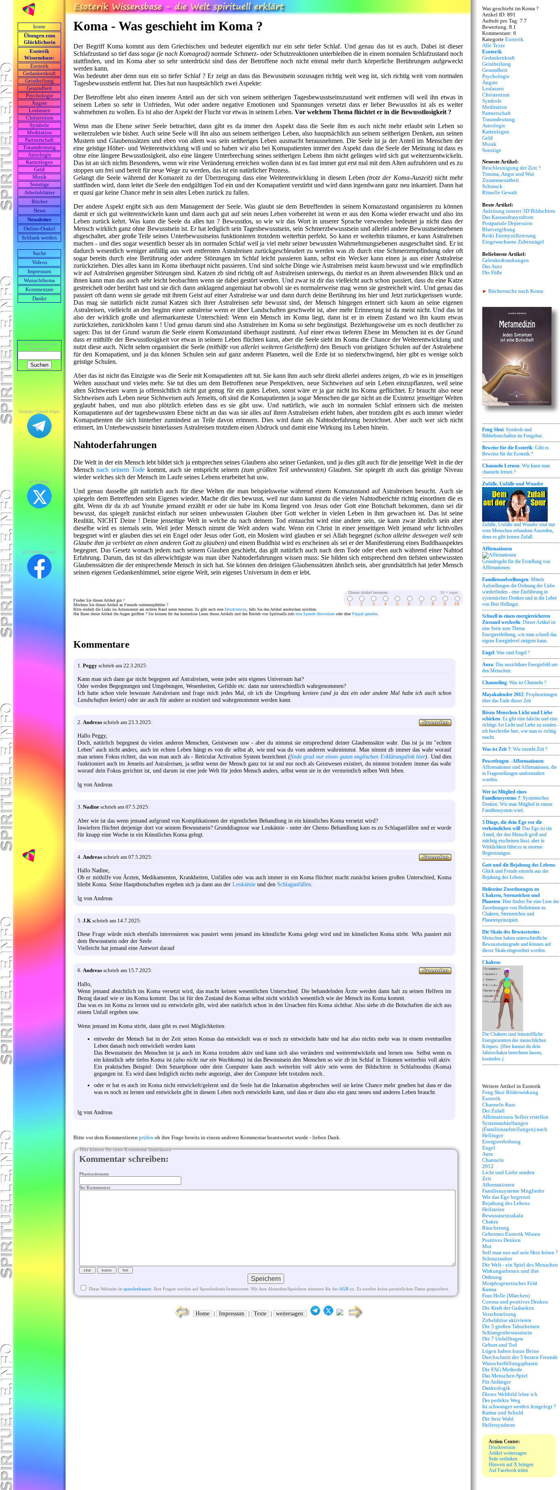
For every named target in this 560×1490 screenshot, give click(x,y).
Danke (39, 298)
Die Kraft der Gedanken (508, 1308)
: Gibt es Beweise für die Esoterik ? (515, 451)
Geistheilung (39, 81)
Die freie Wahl (498, 1419)
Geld (39, 169)
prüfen (146, 1137)
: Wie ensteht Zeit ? (514, 749)
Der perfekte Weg (501, 1400)
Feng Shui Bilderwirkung (510, 1092)
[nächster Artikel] (356, 1318)
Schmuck (492, 186)
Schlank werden (39, 238)
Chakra (490, 1222)
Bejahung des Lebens (506, 1203)
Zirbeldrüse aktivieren (506, 1320)
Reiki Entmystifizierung (509, 236)
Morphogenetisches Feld (509, 1283)
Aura (487, 1154)
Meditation (39, 133)
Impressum (39, 271)
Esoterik (39, 66)
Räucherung (495, 1228)
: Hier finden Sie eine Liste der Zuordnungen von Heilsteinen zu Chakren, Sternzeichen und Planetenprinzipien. (520, 904)
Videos (39, 262)
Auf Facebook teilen (508, 1470)
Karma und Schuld (502, 1413)
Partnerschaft (39, 140)
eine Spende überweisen (315, 614)
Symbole (39, 125)
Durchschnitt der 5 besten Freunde (520, 1357)
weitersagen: (290, 1314)
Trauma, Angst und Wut (508, 174)
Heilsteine (493, 1209)
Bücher (40, 202)
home (39, 27)
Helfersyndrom (498, 1425)
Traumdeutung (39, 147)
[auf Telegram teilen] (315, 1314)
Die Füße (492, 273)
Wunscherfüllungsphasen (510, 1363)
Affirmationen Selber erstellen (515, 1117)
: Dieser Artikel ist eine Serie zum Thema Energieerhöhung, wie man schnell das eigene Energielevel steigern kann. (519, 628)
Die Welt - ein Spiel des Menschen (520, 1265)
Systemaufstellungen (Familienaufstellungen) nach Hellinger (514, 1129)
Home (202, 1314)
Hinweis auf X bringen (511, 1464)
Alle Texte (493, 45)
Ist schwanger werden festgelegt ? (519, 1407)
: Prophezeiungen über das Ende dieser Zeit (519, 698)
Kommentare (39, 289)
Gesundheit (39, 88)
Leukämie (243, 884)
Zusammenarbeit (500, 180)
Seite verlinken (503, 1458)
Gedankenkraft (39, 73)
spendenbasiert (137, 1288)
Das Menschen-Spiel (505, 1376)
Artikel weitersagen (507, 1453)
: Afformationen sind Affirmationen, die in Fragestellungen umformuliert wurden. (519, 770)
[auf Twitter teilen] (328, 1314)
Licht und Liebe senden (508, 1172)
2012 (488, 1166)
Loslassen (39, 110)
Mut (487, 1246)
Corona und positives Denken (515, 1302)
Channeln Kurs (498, 1105)
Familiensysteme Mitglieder (513, 1191)
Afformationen (498, 1185)
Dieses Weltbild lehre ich (509, 1394)
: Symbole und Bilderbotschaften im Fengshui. (512, 433)
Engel (488, 1148)
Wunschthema (39, 280)
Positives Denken (501, 1240)
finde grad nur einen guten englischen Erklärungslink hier (357, 756)
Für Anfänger (496, 1382)
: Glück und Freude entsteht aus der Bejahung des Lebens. (519, 871)
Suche (39, 253)
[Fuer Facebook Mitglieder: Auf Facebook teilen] (340, 1314)
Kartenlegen (39, 162)
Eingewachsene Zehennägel (513, 242)
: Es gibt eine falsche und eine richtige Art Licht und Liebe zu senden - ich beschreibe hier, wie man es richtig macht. (520, 725)
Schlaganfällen (294, 884)
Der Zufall (493, 1111)
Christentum (39, 118)
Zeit (486, 1179)
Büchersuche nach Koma (512, 291)
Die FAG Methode (502, 1370)
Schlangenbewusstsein (507, 1333)
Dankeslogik (496, 1388)
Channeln (493, 1160)
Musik (39, 177)
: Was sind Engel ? (506, 652)
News (40, 211)
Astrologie (39, 155)
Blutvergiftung (498, 229)
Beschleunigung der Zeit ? (511, 168)
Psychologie (39, 96)
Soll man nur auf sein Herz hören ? (520, 1252)
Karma (489, 1289)
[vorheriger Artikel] (180, 1318)
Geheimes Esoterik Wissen (511, 1234)
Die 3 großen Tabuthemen (511, 1326)
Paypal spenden (365, 614)
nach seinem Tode (120, 469)
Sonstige (39, 184)
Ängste (39, 103)
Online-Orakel (39, 229)
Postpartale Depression (507, 223)
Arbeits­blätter (39, 192)
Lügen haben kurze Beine (510, 1351)
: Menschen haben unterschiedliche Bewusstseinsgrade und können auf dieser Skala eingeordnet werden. (516, 941)
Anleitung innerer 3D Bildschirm (518, 211)
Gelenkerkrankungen (505, 260)
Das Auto (492, 266)
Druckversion (235, 609)
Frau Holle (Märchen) (506, 1296)
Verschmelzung (499, 1314)
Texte (260, 1314)
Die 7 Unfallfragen (502, 1339)
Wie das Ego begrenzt (506, 1197)
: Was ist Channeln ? (514, 682)
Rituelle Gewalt (499, 192)
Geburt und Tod (499, 1345)
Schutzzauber (497, 1259)
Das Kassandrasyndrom (507, 217)
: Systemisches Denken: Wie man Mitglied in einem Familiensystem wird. (517, 801)
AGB (343, 1288)
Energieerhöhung (501, 1142)
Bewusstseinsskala (502, 1216)
